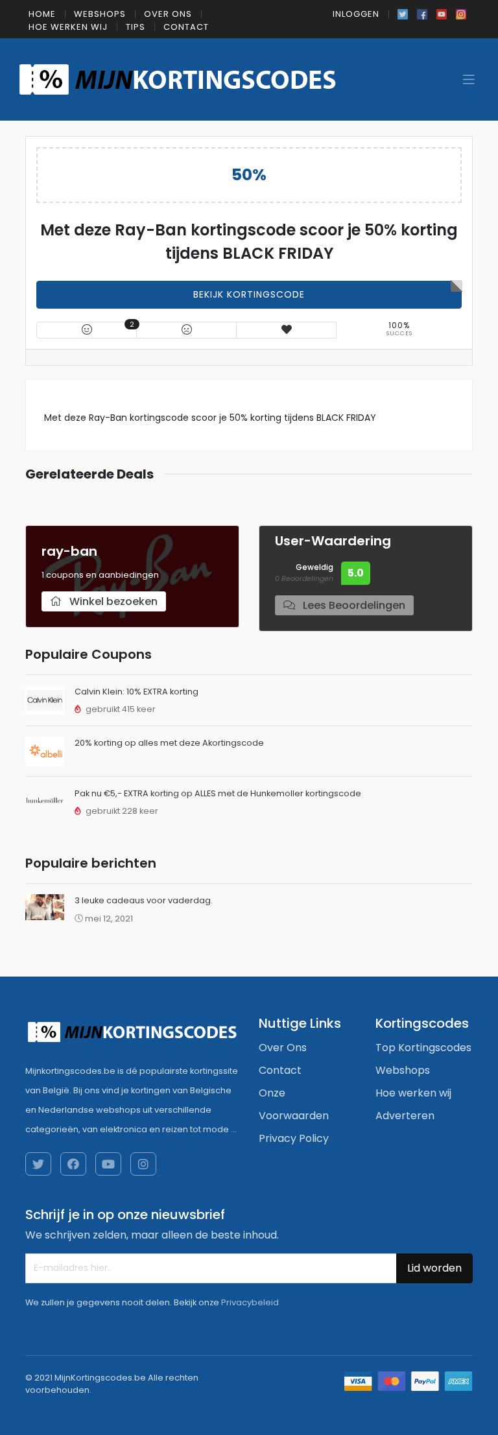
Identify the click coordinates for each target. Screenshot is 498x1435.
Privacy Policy (294, 1138)
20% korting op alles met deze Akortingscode (169, 742)
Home (42, 14)
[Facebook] (422, 13)
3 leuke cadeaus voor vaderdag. (144, 900)
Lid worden (434, 1268)
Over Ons (168, 14)
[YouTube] (441, 13)
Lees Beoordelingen (352, 605)
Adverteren (404, 1115)
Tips (135, 27)
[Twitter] (402, 13)
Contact (186, 27)
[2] (87, 329)
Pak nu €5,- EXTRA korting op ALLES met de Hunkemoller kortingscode (218, 793)
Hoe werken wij (68, 27)
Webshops (100, 14)
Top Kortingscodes (423, 1047)
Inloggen (356, 14)
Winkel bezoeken (112, 601)
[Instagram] (461, 13)
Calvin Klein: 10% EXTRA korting (136, 691)
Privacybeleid (250, 1302)
